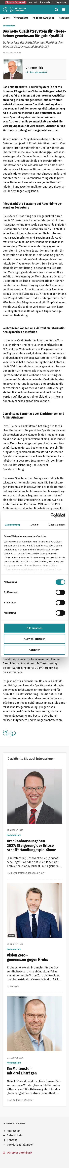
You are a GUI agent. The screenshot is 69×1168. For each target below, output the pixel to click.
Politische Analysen (43, 17)
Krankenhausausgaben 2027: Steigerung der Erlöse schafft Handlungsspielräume (34, 772)
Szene (6, 17)
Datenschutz (46, 2)
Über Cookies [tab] (57, 524)
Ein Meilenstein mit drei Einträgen (28, 998)
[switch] (60, 592)
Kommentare (21, 17)
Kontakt (33, 2)
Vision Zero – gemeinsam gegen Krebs (30, 884)
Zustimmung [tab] (12, 524)
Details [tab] (34, 524)
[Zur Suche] (56, 9)
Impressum (61, 2)
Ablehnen (34, 649)
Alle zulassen (34, 628)
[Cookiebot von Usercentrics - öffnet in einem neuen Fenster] (50, 515)
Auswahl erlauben (34, 638)
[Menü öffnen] (63, 9)
